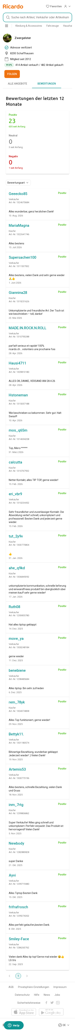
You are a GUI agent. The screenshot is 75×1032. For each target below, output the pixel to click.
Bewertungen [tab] (47, 83)
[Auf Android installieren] (51, 1012)
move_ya (16, 638)
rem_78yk (17, 702)
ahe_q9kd (17, 568)
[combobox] (37, 17)
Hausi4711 (17, 363)
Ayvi (12, 875)
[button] (54, 6)
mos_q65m (18, 430)
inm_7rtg (16, 805)
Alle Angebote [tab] (17, 83)
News (47, 994)
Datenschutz (22, 994)
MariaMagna (19, 225)
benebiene (17, 670)
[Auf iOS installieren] (23, 1012)
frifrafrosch (18, 907)
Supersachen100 (22, 257)
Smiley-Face (19, 939)
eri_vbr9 (15, 494)
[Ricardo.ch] (13, 6)
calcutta (15, 462)
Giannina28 (18, 292)
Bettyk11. (16, 734)
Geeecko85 (18, 194)
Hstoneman (18, 395)
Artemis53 (17, 769)
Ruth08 (14, 607)
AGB (11, 987)
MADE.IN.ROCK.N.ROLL (27, 328)
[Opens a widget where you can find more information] (14, 1025)
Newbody (16, 843)
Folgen (12, 74)
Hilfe (36, 994)
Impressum (60, 987)
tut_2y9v (16, 536)
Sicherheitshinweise (28, 1002)
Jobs (57, 994)
